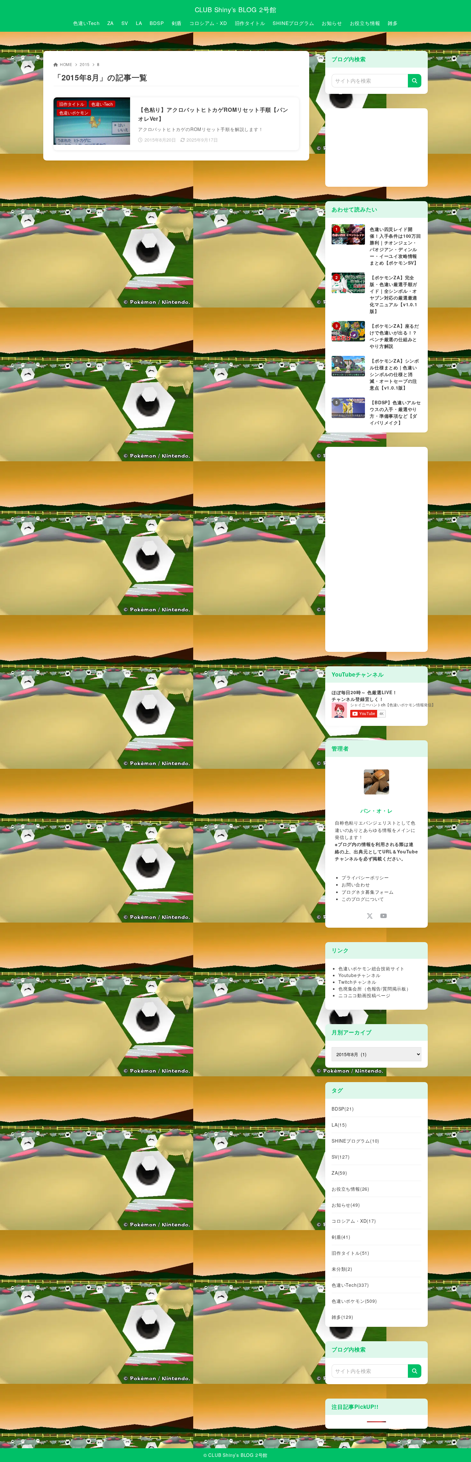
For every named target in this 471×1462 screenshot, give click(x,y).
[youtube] (383, 915)
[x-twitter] (369, 915)
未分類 (342, 1269)
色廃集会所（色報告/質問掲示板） (374, 988)
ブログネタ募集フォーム (368, 892)
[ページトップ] (457, 1448)
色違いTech (350, 1285)
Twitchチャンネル (357, 982)
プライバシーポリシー (365, 877)
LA (339, 1124)
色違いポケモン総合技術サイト (371, 968)
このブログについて (363, 899)
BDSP (343, 1108)
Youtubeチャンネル (359, 975)
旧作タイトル (350, 1253)
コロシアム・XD (354, 1221)
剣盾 (341, 1237)
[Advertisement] (380, 147)
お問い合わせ (356, 884)
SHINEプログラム (355, 1141)
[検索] (414, 80)
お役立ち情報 (350, 1189)
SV (341, 1157)
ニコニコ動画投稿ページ (364, 995)
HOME (66, 64)
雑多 (342, 1317)
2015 (85, 64)
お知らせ (346, 1205)
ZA (339, 1173)
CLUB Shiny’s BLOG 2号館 (236, 9)
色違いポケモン (354, 1301)
